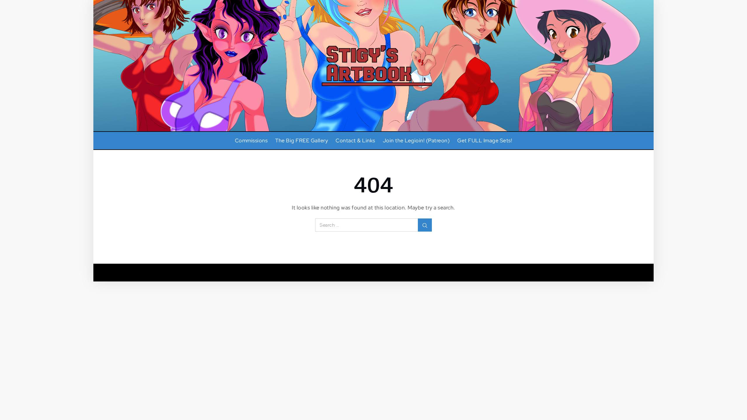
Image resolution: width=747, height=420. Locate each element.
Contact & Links (355, 140)
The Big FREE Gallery (301, 140)
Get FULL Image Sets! (484, 140)
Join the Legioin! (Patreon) (416, 140)
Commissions (251, 140)
